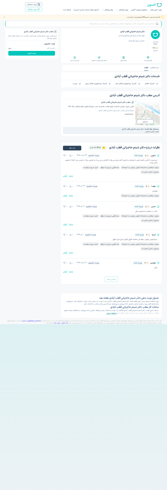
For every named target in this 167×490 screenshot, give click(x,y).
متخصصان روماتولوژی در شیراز (31, 321)
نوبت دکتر (57, 323)
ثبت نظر (72, 148)
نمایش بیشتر (111, 279)
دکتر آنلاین (64, 323)
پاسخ (71, 176)
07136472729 (128, 114)
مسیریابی (145, 122)
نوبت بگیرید (31, 53)
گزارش (65, 176)
